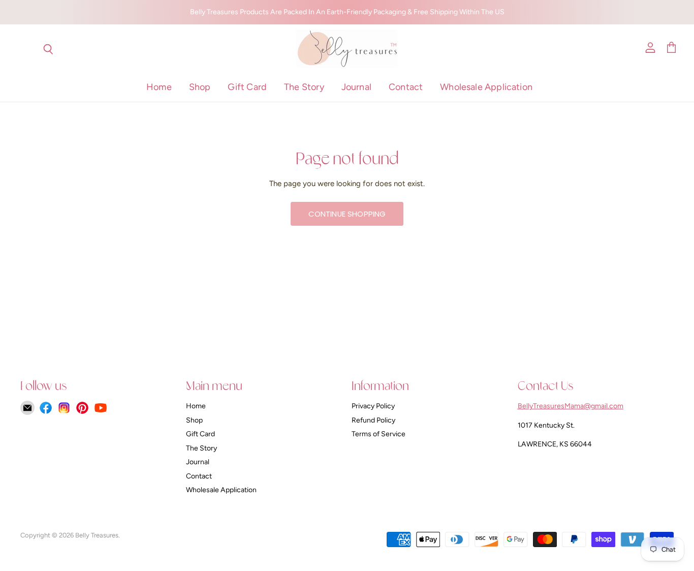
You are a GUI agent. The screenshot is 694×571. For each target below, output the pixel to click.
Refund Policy (373, 420)
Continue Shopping (347, 213)
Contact (406, 87)
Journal (356, 87)
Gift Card (247, 87)
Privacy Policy (373, 406)
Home (159, 87)
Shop (200, 87)
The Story (304, 87)
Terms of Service (378, 434)
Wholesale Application (486, 87)
